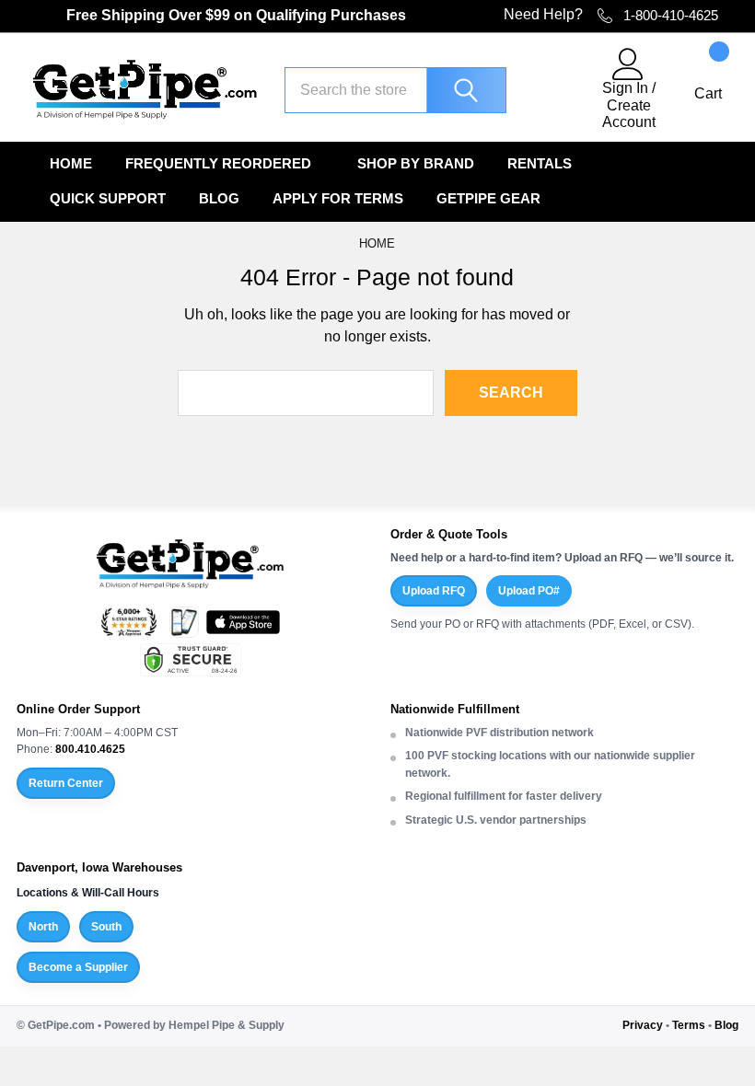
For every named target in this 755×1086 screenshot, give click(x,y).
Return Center (66, 783)
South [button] (106, 926)
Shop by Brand (415, 163)
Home (71, 163)
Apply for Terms (338, 198)
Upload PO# (529, 590)
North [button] (43, 926)
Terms (688, 1025)
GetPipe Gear (488, 198)
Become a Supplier (78, 967)
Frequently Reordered (218, 163)
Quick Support (108, 198)
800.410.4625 (90, 749)
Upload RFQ (433, 590)
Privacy (642, 1025)
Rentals (539, 163)
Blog (219, 198)
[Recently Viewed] (553, 89)
